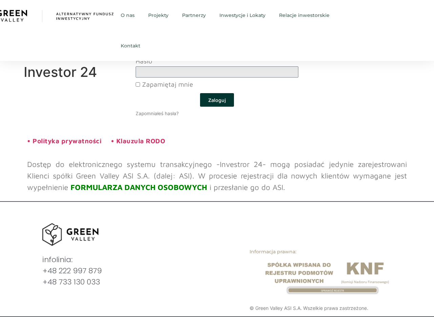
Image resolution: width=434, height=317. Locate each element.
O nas (128, 15)
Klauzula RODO (140, 141)
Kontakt (130, 46)
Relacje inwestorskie (304, 15)
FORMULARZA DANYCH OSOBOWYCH (139, 187)
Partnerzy (194, 15)
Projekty (158, 15)
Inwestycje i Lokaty (242, 15)
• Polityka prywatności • (71, 141)
